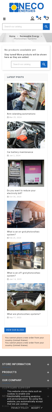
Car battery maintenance (20, 152)
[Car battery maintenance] (26, 134)
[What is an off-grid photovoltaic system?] (26, 255)
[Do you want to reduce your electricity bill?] (26, 173)
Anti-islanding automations (21, 114)
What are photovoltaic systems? (24, 314)
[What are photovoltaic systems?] (26, 296)
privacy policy (20, 408)
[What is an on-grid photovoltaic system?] (26, 214)
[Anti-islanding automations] (26, 96)
